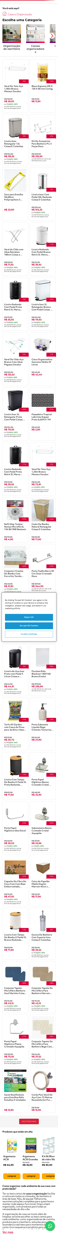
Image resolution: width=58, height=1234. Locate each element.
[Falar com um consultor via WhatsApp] (50, 1226)
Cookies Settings (29, 634)
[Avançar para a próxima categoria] (52, 36)
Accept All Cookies (29, 625)
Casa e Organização (20, 14)
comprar (11, 1176)
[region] (29, 617)
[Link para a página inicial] (4, 14)
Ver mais (7, 1232)
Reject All (29, 617)
